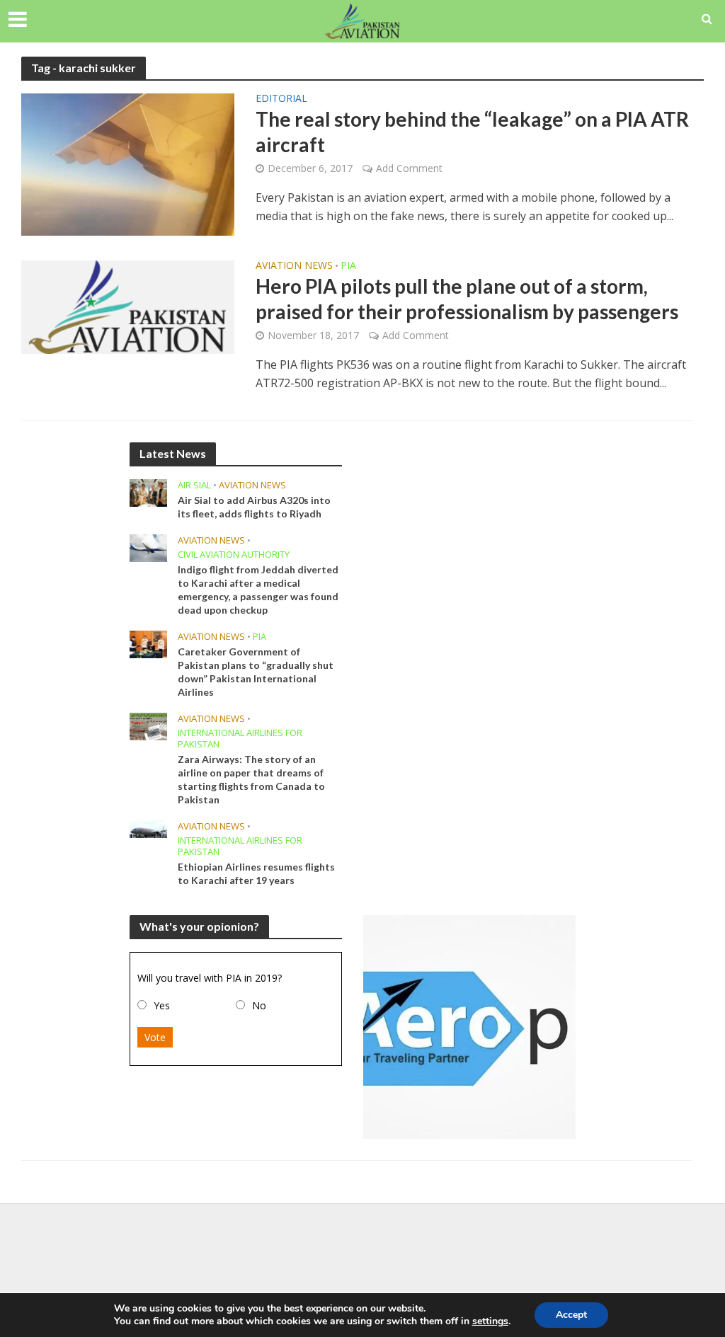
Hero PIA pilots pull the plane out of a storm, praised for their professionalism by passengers (467, 298)
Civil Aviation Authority (234, 555)
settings (490, 1321)
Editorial (281, 99)
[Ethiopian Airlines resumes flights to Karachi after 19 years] (148, 828)
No (259, 1005)
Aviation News (294, 266)
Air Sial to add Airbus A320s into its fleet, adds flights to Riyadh (254, 507)
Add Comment (409, 168)
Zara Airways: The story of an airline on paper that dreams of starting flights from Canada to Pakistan (251, 779)
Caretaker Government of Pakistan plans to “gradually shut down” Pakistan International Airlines (255, 671)
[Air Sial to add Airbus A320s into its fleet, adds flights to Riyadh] (148, 491)
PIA (348, 266)
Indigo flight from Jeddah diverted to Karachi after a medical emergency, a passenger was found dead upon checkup (258, 589)
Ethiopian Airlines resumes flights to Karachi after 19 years (256, 873)
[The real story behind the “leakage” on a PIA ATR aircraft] (127, 163)
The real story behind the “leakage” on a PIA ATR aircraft (472, 131)
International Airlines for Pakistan (240, 738)
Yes (162, 1005)
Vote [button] (155, 1037)
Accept (571, 1314)
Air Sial (194, 485)
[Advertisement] (362, 1249)
